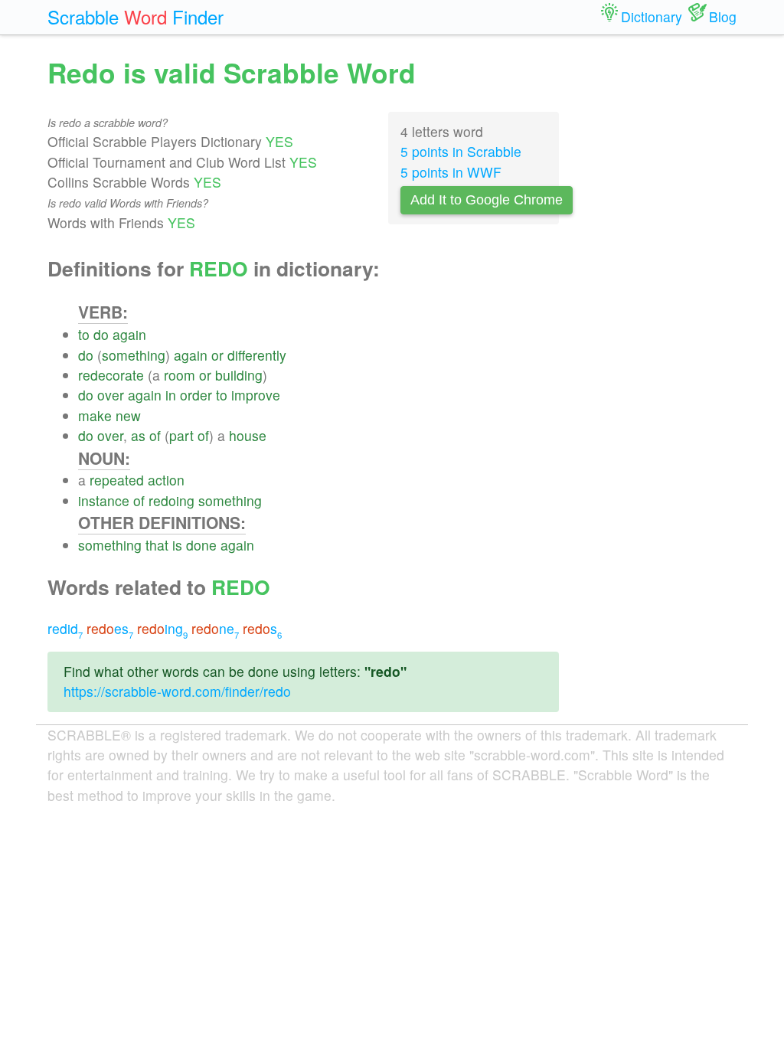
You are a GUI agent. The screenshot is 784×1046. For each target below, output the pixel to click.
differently (256, 354)
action (166, 479)
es (110, 628)
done (201, 544)
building (239, 374)
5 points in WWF (450, 171)
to (84, 334)
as (138, 435)
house (247, 435)
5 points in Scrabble (460, 151)
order (196, 394)
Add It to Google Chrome (486, 200)
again (129, 334)
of (155, 435)
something (133, 354)
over (110, 394)
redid (65, 628)
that (156, 544)
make (95, 415)
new (128, 415)
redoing (171, 500)
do (101, 334)
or (217, 354)
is (177, 544)
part (181, 435)
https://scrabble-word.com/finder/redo (177, 691)
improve (255, 394)
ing (162, 628)
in (170, 394)
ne (215, 628)
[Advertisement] (659, 283)
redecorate (111, 374)
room (179, 374)
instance (103, 500)
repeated (117, 479)
